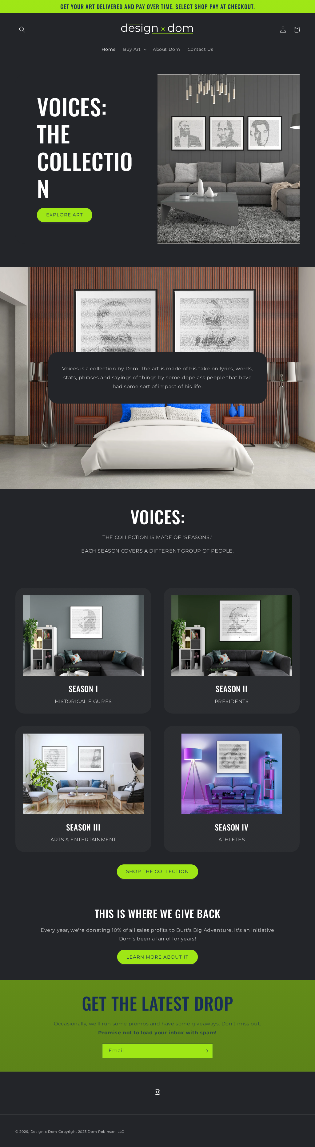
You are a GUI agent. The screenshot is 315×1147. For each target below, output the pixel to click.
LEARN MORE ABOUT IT (157, 957)
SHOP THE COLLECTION (157, 871)
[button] (22, 29)
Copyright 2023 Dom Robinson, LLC (91, 1131)
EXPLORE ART (64, 215)
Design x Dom (43, 1131)
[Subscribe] (206, 1051)
